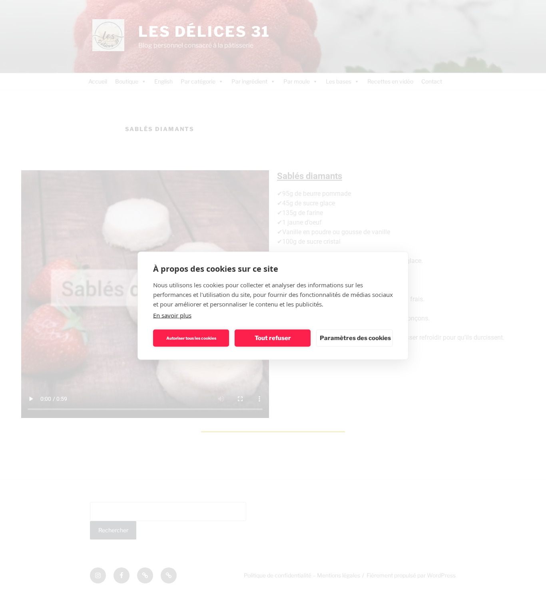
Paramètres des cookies (355, 338)
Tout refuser (273, 338)
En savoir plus (172, 315)
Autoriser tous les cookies (191, 338)
